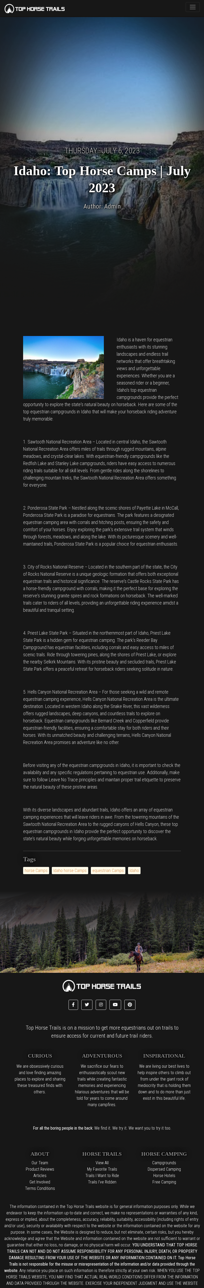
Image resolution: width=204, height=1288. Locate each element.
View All (102, 1162)
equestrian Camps (108, 870)
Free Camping (164, 1182)
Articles (39, 1175)
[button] (73, 1005)
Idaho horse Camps (70, 870)
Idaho (134, 870)
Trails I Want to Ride (102, 1175)
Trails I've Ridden (102, 1182)
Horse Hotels (164, 1175)
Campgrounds (164, 1162)
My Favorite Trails (102, 1169)
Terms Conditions (40, 1188)
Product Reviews (40, 1169)
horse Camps (36, 870)
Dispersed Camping (164, 1169)
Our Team (40, 1162)
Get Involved (39, 1182)
